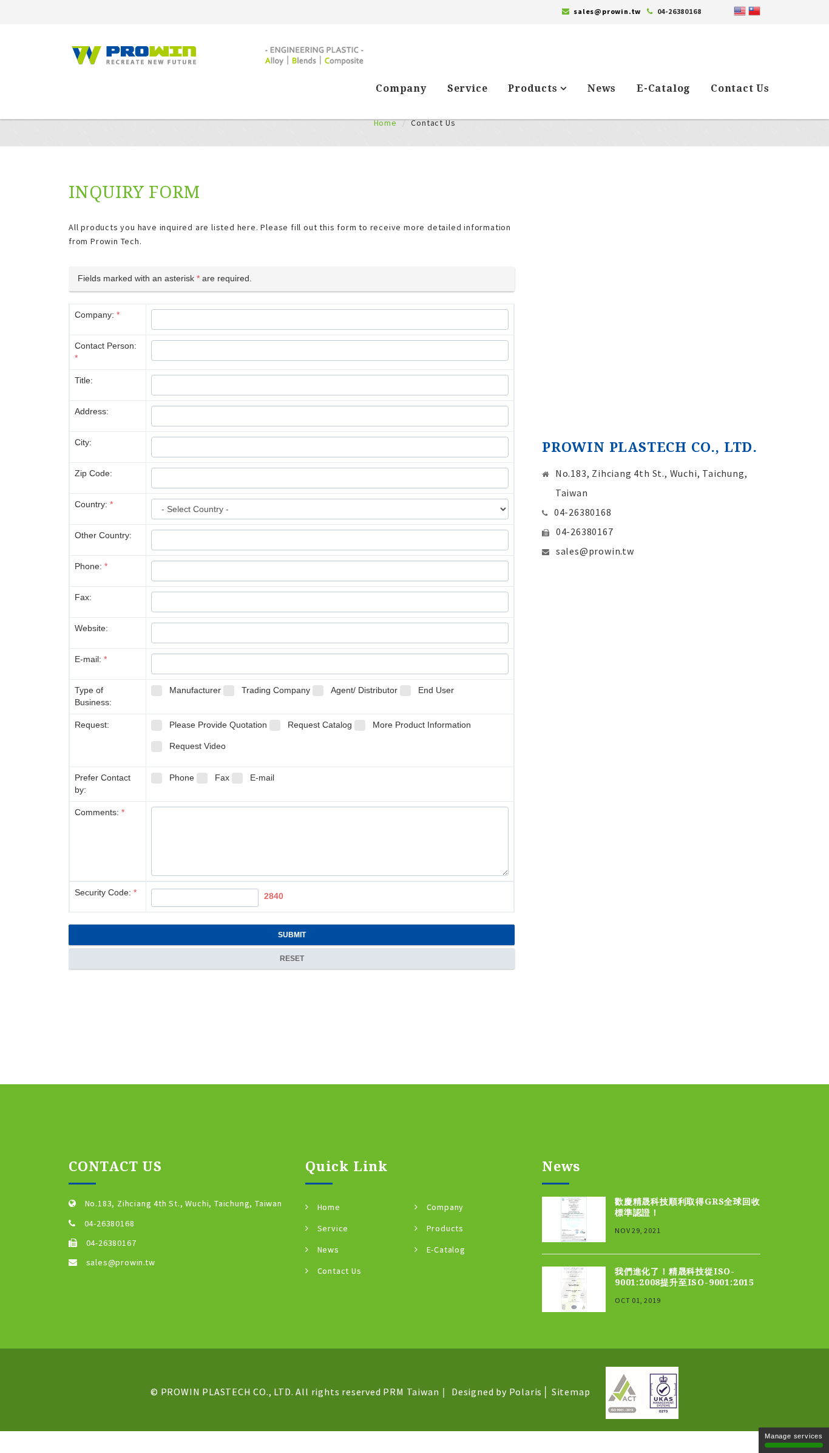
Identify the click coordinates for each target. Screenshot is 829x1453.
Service (467, 88)
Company (401, 88)
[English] (740, 9)
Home (385, 122)
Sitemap (571, 1391)
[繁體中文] (754, 9)
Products (534, 88)
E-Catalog (663, 88)
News (601, 88)
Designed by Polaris (497, 1391)
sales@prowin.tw (607, 11)
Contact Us (740, 88)
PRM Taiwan (411, 1391)
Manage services (794, 1436)
